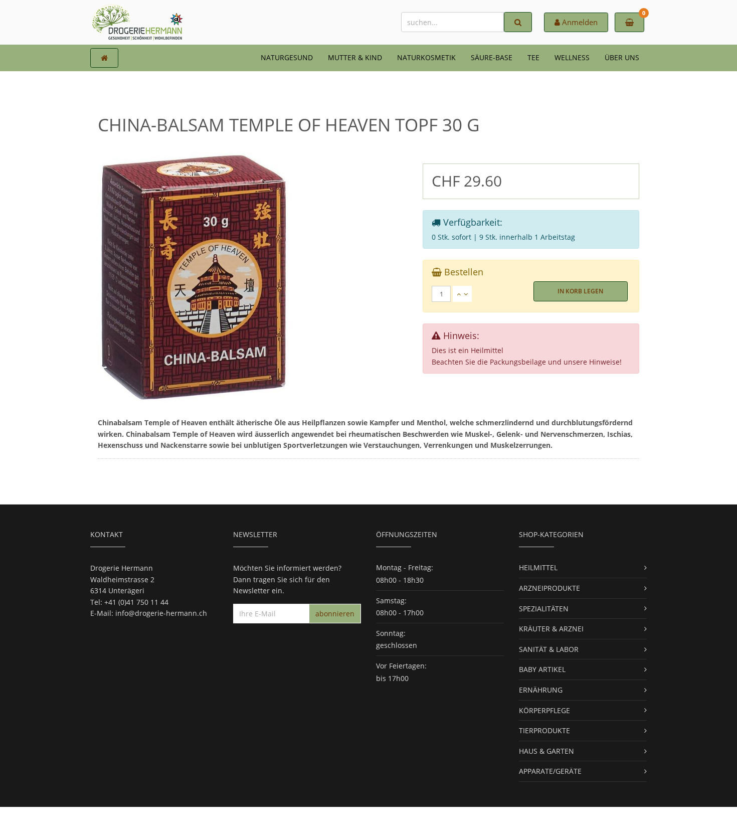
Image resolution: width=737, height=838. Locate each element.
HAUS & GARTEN (546, 751)
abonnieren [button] (334, 613)
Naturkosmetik (426, 57)
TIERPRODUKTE (544, 730)
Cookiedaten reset (406, 822)
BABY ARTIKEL (542, 669)
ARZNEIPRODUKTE (549, 588)
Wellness (572, 57)
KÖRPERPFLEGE (544, 710)
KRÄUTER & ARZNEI (551, 628)
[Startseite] (104, 58)
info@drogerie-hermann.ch (161, 613)
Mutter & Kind (355, 57)
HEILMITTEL (538, 567)
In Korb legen (580, 291)
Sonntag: (391, 633)
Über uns (622, 57)
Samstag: (391, 600)
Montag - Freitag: (404, 567)
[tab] (531, 293)
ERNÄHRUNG (541, 690)
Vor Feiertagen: (401, 666)
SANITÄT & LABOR (549, 649)
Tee (533, 57)
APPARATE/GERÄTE (550, 771)
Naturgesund (287, 57)
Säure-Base (491, 57)
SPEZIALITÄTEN (544, 608)
